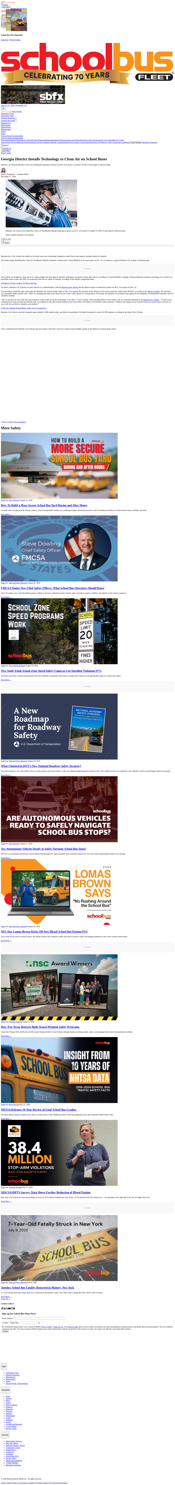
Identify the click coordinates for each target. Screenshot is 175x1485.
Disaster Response (8, 118)
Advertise (85, 142)
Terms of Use (17, 1483)
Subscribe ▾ (6, 7)
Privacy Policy (107, 142)
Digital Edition (15, 40)
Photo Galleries (26, 140)
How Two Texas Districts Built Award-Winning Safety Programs (40, 1026)
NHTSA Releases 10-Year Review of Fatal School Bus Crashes (38, 1109)
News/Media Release (17, 666)
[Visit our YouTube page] (9, 1309)
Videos (18, 140)
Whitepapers (64, 140)
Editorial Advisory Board (39, 142)
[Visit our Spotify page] (14, 1309)
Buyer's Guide (118, 140)
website (125, 277)
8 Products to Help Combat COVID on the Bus (19, 283)
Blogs (13, 140)
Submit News (68, 142)
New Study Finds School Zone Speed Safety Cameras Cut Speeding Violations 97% (51, 670)
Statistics (56, 140)
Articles (23, 2)
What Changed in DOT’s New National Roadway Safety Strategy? (41, 766)
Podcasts (49, 140)
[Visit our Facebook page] (2, 1309)
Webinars (77, 140)
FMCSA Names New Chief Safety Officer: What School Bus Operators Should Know (52, 588)
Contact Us (77, 142)
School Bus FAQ (95, 142)
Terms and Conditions (121, 142)
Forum (83, 140)
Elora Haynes (14, 500)
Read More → (6, 514)
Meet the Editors (23, 142)
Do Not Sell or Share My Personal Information (50, 1483)
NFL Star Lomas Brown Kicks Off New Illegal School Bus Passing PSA (44, 931)
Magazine (42, 140)
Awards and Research (94, 140)
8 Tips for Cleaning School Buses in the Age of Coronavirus (23, 308)
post (116, 260)
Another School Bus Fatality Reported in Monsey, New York (37, 1287)
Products (35, 140)
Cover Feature (10, 2)
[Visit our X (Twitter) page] (7, 1309)
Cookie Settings (135, 142)
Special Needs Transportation (12, 136)
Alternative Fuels (7, 114)
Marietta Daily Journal (69, 287)
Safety (3, 132)
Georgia (18, 422)
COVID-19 (10, 422)
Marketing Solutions (149, 142)
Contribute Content (55, 142)
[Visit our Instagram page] (11, 1309)
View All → (5, 1299)
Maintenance (6, 123)
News (17, 2)
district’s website (153, 291)
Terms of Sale (27, 1483)
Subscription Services (9, 142)
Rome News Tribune (151, 300)
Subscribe (4, 40)
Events (71, 140)
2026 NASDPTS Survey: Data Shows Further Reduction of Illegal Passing (45, 1192)
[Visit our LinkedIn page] (4, 1309)
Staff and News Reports (18, 583)
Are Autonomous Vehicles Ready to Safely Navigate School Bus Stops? (43, 848)
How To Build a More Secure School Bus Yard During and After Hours (44, 505)
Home (3, 153)
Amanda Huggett (15, 1022)
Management (6, 127)
